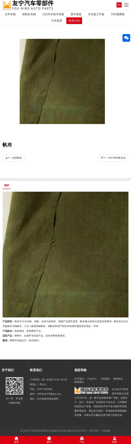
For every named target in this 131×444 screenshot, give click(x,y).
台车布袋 (10, 14)
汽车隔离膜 (118, 14)
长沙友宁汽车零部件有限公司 (36, 430)
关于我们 (79, 378)
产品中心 (92, 378)
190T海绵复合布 (117, 157)
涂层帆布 (17, 157)
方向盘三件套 (96, 14)
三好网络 (106, 430)
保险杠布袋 (29, 14)
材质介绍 (74, 20)
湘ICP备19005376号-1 (75, 430)
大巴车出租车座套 (53, 14)
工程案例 (105, 378)
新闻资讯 (118, 378)
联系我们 (79, 381)
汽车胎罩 (56, 20)
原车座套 (76, 14)
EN (119, 4)
